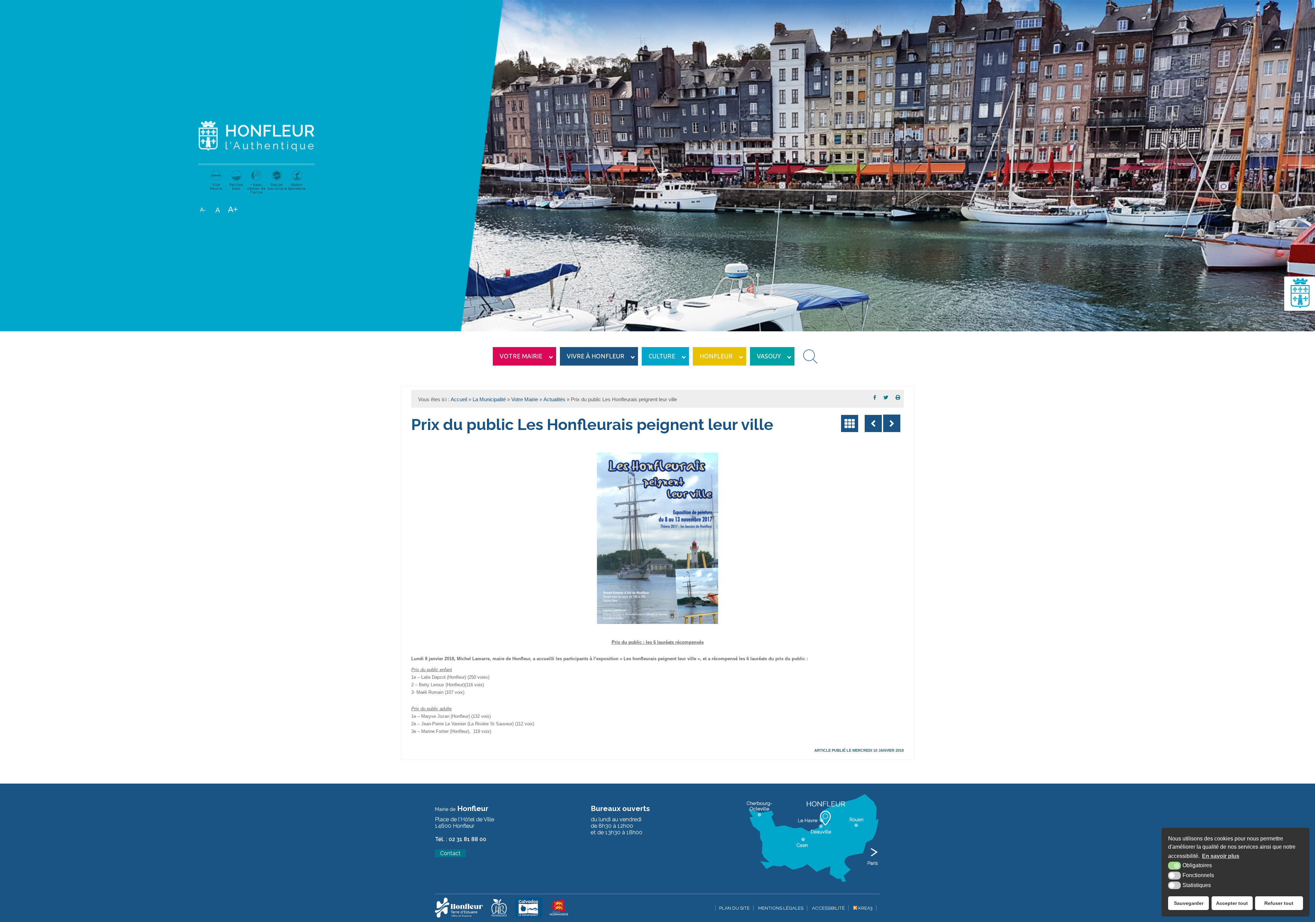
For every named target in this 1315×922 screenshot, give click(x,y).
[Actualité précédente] (873, 423)
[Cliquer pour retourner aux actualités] (849, 423)
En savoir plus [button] (1220, 856)
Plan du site (734, 908)
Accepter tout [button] (1232, 903)
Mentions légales (780, 908)
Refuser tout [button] (1278, 903)
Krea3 (865, 908)
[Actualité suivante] (891, 423)
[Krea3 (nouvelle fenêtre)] (459, 916)
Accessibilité (828, 908)
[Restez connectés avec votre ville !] (1299, 308)
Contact (450, 853)
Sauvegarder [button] (1188, 903)
